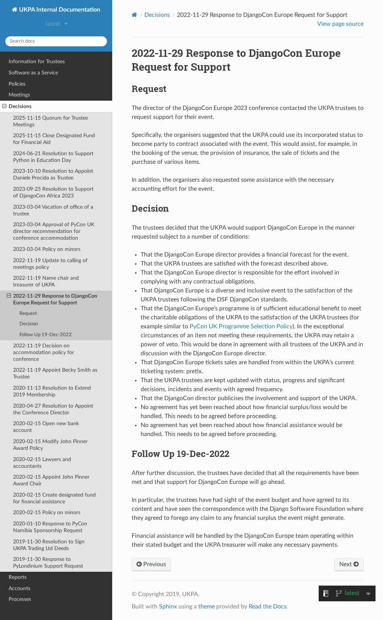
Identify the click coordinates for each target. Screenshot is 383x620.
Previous (154, 564)
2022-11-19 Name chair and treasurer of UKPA (46, 281)
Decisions (20, 106)
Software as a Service (33, 73)
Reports (18, 577)
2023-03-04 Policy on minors (46, 249)
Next (346, 564)
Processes (20, 599)
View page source (340, 24)
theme (206, 607)
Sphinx (168, 607)
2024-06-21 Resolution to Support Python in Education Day (53, 157)
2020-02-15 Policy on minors (46, 512)
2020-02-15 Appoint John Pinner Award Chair (51, 480)
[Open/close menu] (4, 106)
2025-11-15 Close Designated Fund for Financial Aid (54, 139)
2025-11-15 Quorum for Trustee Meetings (50, 121)
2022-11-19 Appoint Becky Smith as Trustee (55, 373)
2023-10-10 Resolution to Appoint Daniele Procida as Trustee (53, 174)
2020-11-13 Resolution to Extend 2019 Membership (52, 391)
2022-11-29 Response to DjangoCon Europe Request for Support (55, 299)
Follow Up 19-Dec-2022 (45, 334)
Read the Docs (268, 607)
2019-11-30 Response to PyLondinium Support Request (48, 562)
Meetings (19, 95)
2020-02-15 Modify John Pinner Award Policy (50, 445)
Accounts (19, 588)
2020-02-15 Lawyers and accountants (42, 463)
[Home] (134, 15)
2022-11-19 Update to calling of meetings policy (50, 264)
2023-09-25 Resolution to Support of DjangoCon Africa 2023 (53, 192)
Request (28, 313)
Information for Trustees (37, 61)
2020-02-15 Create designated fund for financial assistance (54, 498)
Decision (28, 324)
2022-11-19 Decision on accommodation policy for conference (43, 352)
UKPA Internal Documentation (59, 10)
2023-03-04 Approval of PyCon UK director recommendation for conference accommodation (53, 231)
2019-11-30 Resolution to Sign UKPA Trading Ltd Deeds (49, 545)
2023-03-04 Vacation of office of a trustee (53, 210)
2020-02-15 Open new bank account (46, 427)
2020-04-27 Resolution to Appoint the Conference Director (53, 409)
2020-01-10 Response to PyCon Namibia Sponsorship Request (50, 527)
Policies (17, 84)
